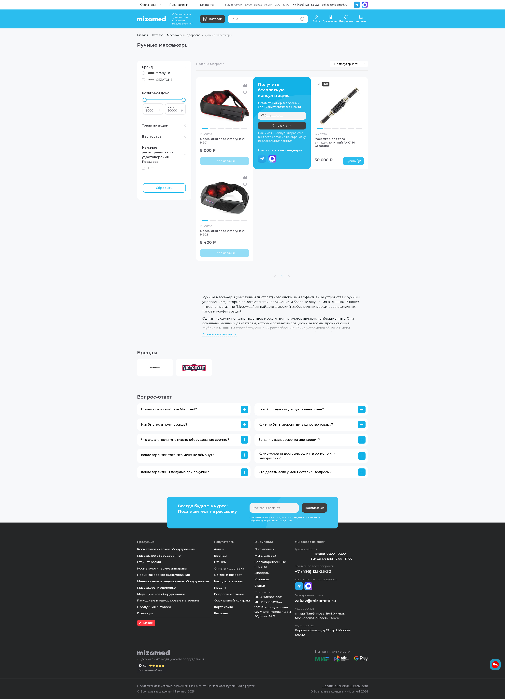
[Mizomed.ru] (151, 19)
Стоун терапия (149, 562)
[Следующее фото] (245, 105)
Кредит (220, 587)
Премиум (145, 613)
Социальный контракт (232, 600)
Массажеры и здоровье (183, 35)
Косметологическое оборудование (166, 549)
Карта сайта (223, 607)
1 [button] (282, 276)
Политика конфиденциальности (345, 686)
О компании (264, 549)
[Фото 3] (220, 128)
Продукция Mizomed (154, 607)
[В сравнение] (245, 85)
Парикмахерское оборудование (163, 575)
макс (171, 106)
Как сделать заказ (228, 581)
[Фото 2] (212, 128)
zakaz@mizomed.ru (334, 4)
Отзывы (220, 562)
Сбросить (164, 188)
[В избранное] (245, 92)
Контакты (207, 5)
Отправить (279, 125)
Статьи (259, 585)
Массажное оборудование (159, 555)
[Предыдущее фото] (204, 105)
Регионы (221, 613)
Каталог (215, 19)
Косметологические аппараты (162, 568)
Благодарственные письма (270, 564)
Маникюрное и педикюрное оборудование (173, 581)
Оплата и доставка (229, 568)
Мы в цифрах (265, 555)
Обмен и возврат (228, 575)
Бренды (220, 555)
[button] (194, 409)
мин (148, 106)
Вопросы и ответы (229, 594)
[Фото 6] (244, 128)
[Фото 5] (236, 128)
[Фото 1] (205, 128)
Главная (142, 35)
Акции (219, 549)
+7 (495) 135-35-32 (306, 5)
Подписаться (314, 508)
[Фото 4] (228, 128)
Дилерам (262, 573)
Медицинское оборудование (161, 594)
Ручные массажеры (218, 35)
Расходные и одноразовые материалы (168, 600)
